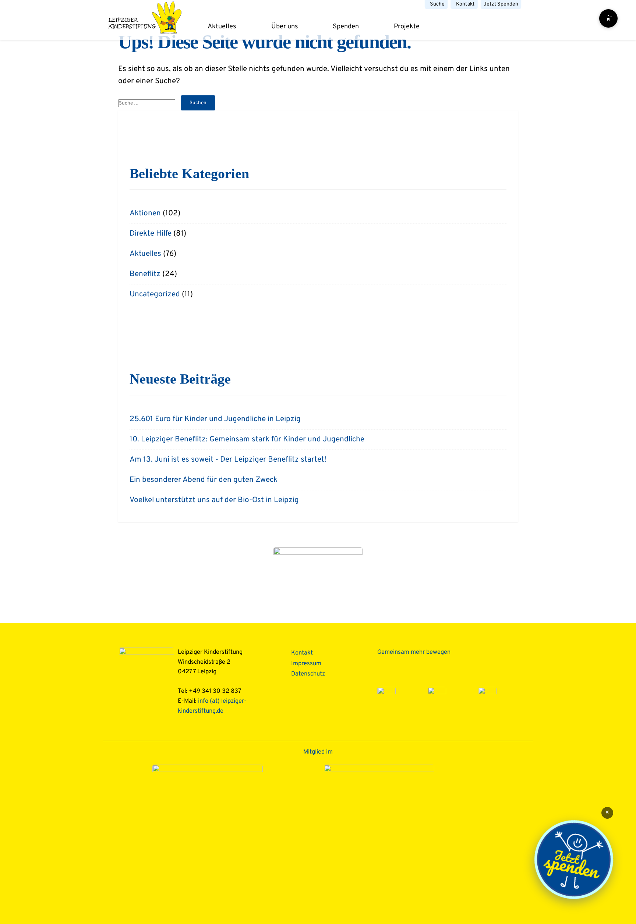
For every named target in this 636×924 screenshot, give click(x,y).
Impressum (306, 663)
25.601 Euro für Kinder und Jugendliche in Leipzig (215, 419)
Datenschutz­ (308, 674)
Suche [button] (437, 4)
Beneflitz (145, 274)
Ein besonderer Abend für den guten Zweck (204, 480)
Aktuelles (222, 26)
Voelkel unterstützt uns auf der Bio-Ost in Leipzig (214, 500)
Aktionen (145, 213)
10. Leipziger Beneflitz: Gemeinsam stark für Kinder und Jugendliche (247, 439)
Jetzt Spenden (501, 4)
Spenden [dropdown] (346, 26)
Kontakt (465, 4)
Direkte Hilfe (151, 234)
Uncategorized (155, 294)
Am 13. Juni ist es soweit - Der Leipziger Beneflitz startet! (228, 460)
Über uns (284, 26)
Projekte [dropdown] (407, 26)
